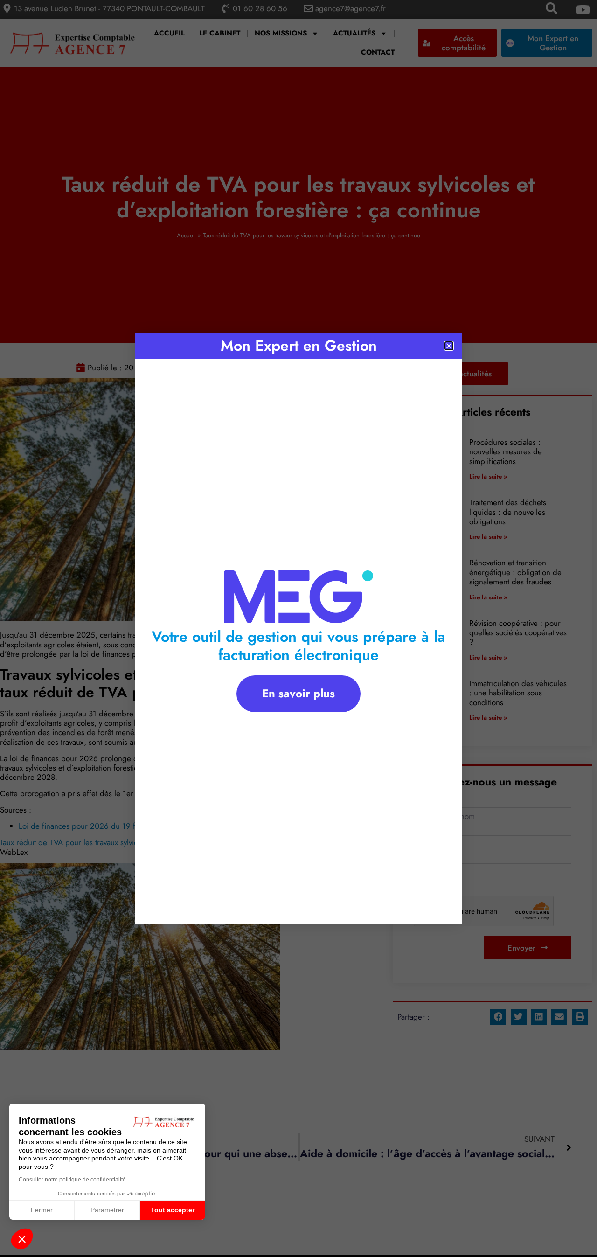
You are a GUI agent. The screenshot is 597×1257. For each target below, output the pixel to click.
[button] (22, 1239)
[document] (298, 628)
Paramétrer (107, 1210)
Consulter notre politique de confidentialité (72, 1179)
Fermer (42, 1210)
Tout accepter (172, 1210)
